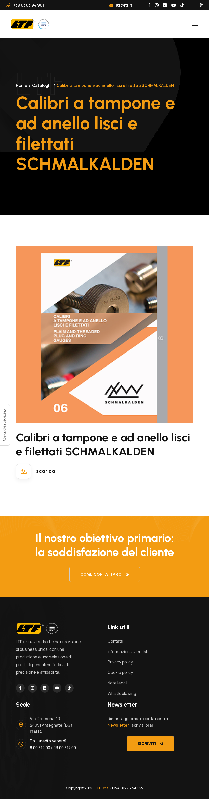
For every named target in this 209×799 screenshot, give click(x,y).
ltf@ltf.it (124, 5)
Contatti (115, 641)
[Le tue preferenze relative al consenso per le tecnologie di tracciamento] (5, 424)
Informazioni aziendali (128, 651)
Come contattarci (101, 574)
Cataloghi (42, 85)
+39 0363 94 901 (28, 5)
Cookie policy (120, 672)
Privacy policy (120, 662)
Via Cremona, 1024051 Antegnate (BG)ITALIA (51, 725)
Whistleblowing (122, 693)
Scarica (45, 471)
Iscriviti (147, 743)
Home (21, 85)
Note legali (117, 683)
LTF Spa (102, 788)
